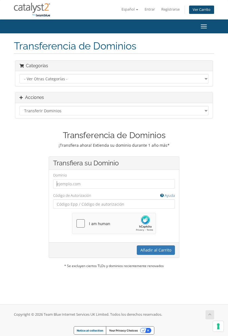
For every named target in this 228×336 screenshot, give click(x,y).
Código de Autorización (114, 195)
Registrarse (170, 9)
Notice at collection (90, 330)
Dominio (60, 175)
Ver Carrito (201, 9)
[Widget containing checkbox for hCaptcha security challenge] (114, 223)
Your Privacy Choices (123, 330)
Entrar (150, 9)
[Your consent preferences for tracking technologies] (218, 326)
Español (128, 9)
